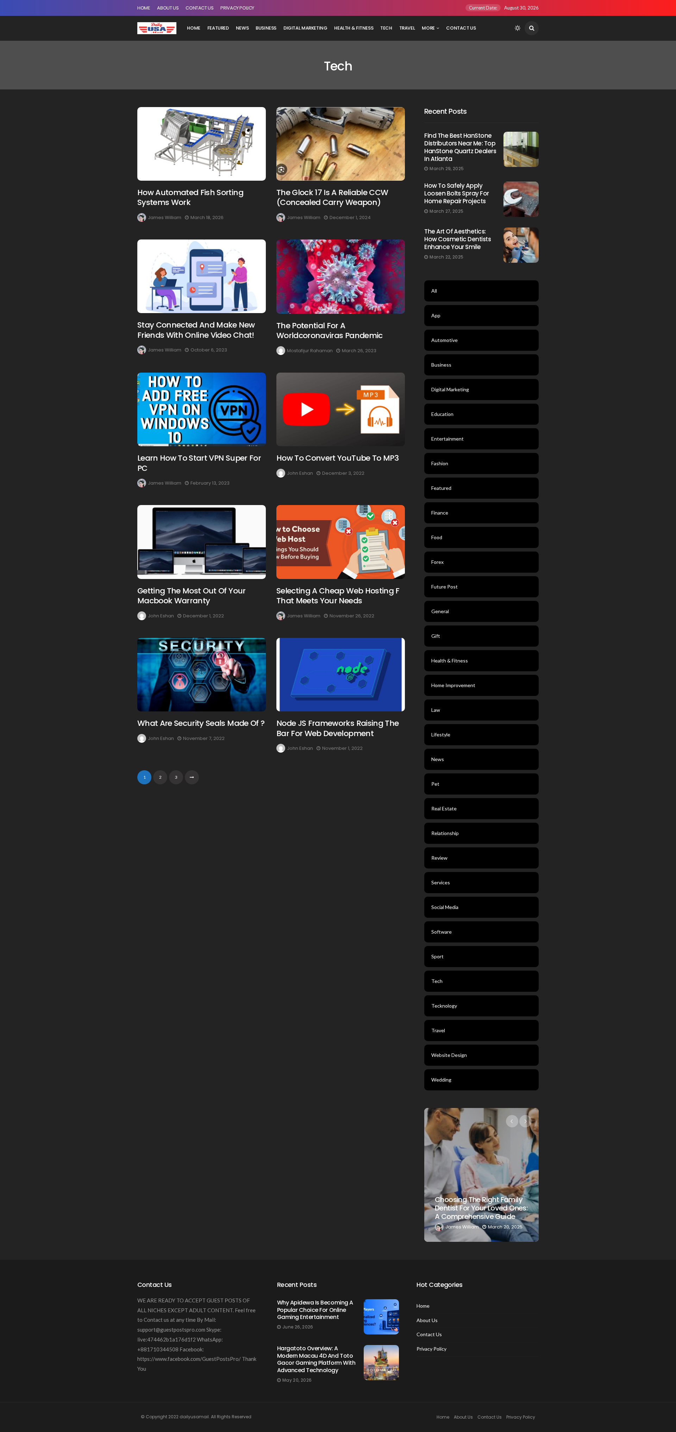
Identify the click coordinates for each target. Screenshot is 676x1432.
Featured (218, 28)
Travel (407, 28)
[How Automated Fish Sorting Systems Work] (201, 144)
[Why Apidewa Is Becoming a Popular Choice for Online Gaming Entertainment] (381, 1316)
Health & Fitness (353, 28)
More (428, 28)
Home (143, 8)
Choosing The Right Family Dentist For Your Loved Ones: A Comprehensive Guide (481, 1208)
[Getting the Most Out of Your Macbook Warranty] (201, 542)
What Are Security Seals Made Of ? (200, 723)
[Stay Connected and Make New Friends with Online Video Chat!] (201, 276)
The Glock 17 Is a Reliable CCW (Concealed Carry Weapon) (332, 197)
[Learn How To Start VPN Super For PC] (201, 409)
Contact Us (199, 8)
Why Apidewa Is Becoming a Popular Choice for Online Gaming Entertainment (315, 1310)
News (242, 28)
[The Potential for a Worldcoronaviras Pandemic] (340, 276)
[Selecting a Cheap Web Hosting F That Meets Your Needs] (340, 542)
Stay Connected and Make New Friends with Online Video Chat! (196, 330)
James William (164, 217)
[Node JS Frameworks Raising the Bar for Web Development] (340, 674)
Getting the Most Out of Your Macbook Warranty (191, 595)
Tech (386, 28)
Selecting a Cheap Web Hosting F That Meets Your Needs (338, 595)
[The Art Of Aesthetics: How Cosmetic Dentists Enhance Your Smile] (521, 245)
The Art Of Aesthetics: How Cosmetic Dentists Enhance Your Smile (457, 239)
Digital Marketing (305, 28)
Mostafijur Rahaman (310, 350)
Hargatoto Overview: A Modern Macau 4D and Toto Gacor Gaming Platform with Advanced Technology (316, 1359)
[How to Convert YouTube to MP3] (340, 409)
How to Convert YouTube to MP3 (337, 458)
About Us (168, 8)
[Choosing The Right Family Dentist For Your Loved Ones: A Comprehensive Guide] (481, 1175)
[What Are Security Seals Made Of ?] (201, 674)
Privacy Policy (237, 8)
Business (266, 28)
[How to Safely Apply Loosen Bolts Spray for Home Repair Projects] (521, 199)
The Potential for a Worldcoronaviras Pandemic (329, 330)
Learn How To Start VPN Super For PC (199, 463)
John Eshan (300, 473)
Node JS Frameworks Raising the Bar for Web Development (337, 728)
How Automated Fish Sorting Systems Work (190, 197)
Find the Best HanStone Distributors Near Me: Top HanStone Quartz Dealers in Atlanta (460, 147)
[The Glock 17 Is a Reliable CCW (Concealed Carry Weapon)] (340, 144)
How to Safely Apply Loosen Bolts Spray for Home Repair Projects (456, 193)
